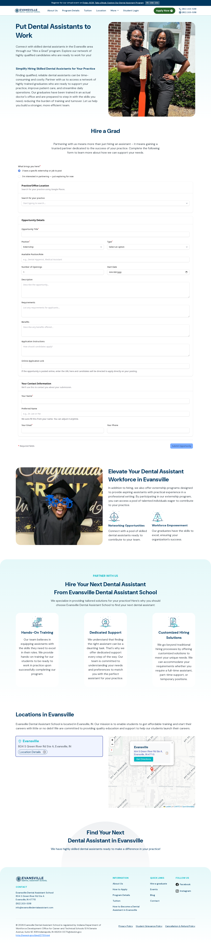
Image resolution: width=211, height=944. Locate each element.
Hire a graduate (158, 883)
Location (101, 10)
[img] (151, 772)
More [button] (114, 10)
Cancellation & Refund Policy (180, 926)
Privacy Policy (126, 926)
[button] (152, 769)
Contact (154, 900)
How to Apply (120, 889)
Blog (152, 895)
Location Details (30, 752)
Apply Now (163, 10)
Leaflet (168, 806)
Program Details (70, 10)
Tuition (88, 10)
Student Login (131, 10)
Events (154, 889)
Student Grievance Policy (149, 926)
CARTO (177, 806)
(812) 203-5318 (189, 9)
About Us (52, 10)
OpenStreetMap (188, 806)
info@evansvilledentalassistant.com (34, 907)
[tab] (59, 746)
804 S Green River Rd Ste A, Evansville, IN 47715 (148, 753)
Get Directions (143, 759)
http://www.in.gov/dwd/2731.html (33, 935)
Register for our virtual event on (98, 2)
